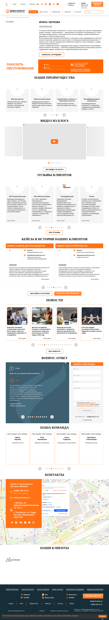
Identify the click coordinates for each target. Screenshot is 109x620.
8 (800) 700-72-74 (93, 417)
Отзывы (23, 4)
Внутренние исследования (75, 589)
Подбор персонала (12, 589)
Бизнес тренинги (57, 589)
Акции (14, 4)
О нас (7, 4)
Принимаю (102, 616)
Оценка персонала (27, 589)
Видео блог (34, 603)
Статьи (60, 603)
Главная (8, 17)
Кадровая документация (95, 589)
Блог (21, 603)
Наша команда (15, 17)
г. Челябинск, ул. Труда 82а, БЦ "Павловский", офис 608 (25, 514)
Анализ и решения (43, 589)
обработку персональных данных (79, 66)
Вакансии (32, 4)
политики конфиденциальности (81, 63)
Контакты (78, 12)
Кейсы (72, 603)
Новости (48, 603)
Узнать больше (11, 220)
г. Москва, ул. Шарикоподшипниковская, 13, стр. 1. (26, 505)
